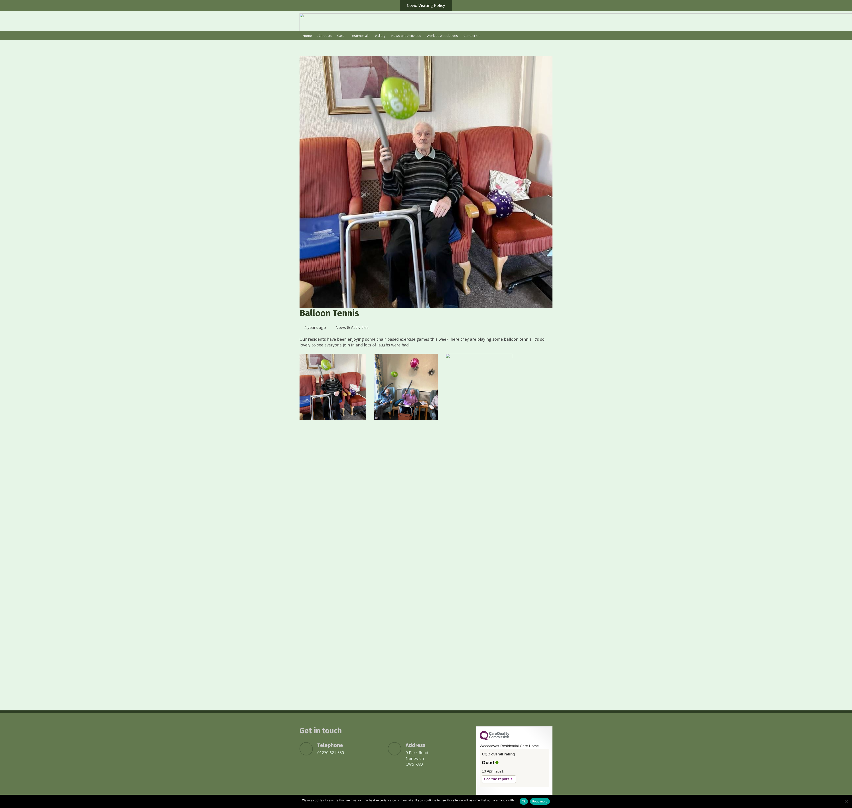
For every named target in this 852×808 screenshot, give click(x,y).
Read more (540, 801)
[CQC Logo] (494, 739)
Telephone (330, 745)
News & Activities (352, 327)
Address (416, 745)
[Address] (397, 748)
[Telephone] (308, 748)
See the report (496, 779)
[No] (846, 801)
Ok (524, 801)
